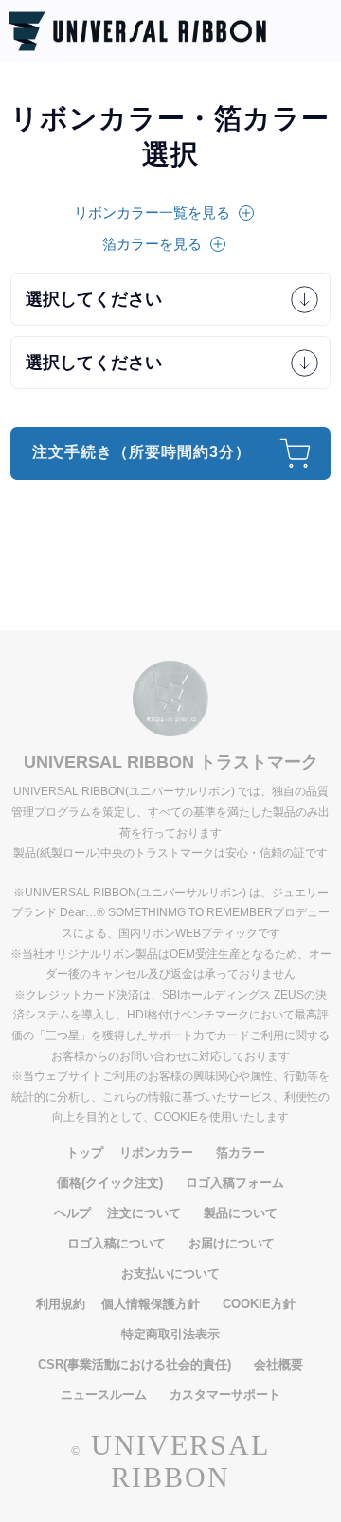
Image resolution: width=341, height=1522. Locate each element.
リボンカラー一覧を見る (152, 212)
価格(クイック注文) (110, 1183)
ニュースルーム (104, 1395)
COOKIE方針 (259, 1304)
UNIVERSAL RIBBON (180, 1461)
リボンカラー (156, 1152)
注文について (144, 1213)
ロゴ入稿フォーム (235, 1183)
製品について (241, 1213)
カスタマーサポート (225, 1395)
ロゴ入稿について (116, 1243)
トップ (84, 1152)
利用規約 (60, 1304)
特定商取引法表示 (170, 1334)
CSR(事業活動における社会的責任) (134, 1364)
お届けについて (231, 1243)
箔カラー (240, 1152)
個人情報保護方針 (150, 1304)
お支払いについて (170, 1273)
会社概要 (278, 1364)
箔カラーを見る (152, 244)
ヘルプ (72, 1213)
